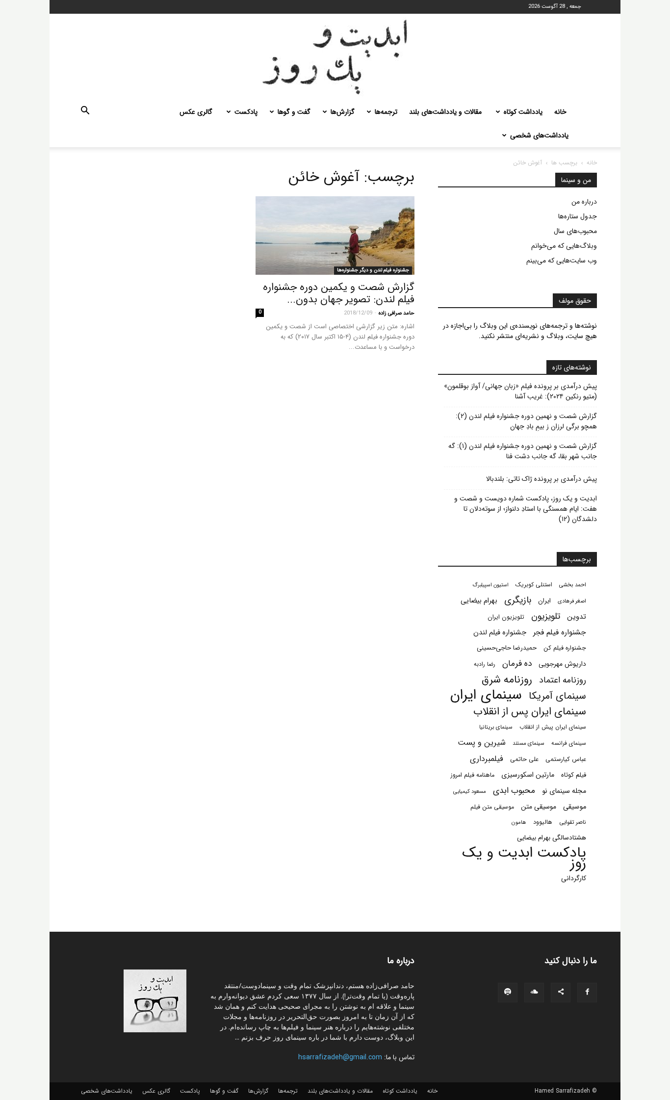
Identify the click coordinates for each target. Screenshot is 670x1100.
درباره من (584, 201)
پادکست (246, 111)
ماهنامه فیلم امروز (472, 775)
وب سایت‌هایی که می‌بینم (561, 260)
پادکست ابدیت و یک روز (524, 858)
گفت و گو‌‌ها (294, 111)
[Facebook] (587, 992)
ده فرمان (517, 663)
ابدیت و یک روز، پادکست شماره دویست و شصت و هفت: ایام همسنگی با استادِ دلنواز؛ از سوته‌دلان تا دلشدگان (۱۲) (525, 509)
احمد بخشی (572, 584)
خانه (560, 111)
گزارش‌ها (343, 111)
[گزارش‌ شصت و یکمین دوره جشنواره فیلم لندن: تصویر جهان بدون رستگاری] (335, 235)
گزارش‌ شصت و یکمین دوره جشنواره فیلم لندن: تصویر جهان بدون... (338, 293)
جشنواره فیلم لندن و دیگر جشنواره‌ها (373, 270)
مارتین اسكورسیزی (527, 775)
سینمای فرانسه (568, 743)
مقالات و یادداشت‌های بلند (445, 111)
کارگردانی (573, 878)
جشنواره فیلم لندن (499, 633)
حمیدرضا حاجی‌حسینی (507, 648)
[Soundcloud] (534, 992)
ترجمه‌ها (386, 111)
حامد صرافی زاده (396, 313)
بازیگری (517, 600)
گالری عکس (196, 111)
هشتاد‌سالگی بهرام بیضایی (551, 838)
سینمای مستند (528, 743)
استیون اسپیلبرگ (490, 585)
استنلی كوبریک (533, 584)
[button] (85, 112)
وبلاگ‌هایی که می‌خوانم (564, 245)
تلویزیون (545, 616)
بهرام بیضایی (479, 601)
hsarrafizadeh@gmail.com (340, 1057)
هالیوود (542, 822)
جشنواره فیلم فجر (559, 633)
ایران (544, 601)
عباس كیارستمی (565, 759)
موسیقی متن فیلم (492, 807)
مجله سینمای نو (564, 791)
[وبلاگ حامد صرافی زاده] (335, 57)
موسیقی (574, 807)
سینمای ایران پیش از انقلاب (552, 727)
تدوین (576, 617)
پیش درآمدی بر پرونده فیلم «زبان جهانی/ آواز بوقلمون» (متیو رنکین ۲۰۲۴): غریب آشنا (520, 391)
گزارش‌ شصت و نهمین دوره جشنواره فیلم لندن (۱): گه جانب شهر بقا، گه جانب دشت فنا (522, 451)
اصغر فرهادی (572, 601)
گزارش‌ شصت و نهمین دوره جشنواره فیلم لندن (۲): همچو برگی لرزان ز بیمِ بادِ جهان (526, 421)
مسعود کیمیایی (469, 791)
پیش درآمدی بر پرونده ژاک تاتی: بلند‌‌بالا (541, 479)
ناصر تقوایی (572, 822)
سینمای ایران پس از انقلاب (529, 712)
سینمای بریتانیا (496, 727)
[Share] (560, 992)
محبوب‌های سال (575, 231)
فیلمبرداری (486, 759)
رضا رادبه (484, 664)
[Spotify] (507, 992)
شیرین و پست (482, 742)
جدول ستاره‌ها (577, 216)
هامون (519, 822)
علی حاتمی (524, 759)
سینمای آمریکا (557, 696)
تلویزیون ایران (506, 617)
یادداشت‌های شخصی (539, 135)
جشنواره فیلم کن (564, 648)
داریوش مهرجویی (562, 664)
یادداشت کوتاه (523, 111)
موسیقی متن (538, 807)
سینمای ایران (486, 695)
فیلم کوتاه (573, 775)
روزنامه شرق (507, 680)
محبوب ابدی (514, 791)
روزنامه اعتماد (562, 680)
